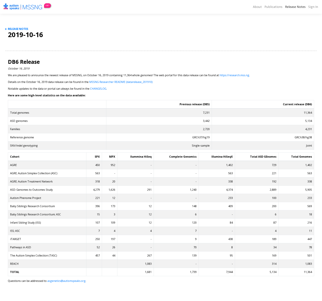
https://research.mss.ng (234, 75)
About (257, 7)
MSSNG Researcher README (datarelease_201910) (121, 82)
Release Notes (295, 7)
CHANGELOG (98, 88)
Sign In (313, 7)
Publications (273, 7)
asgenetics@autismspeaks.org (66, 281)
